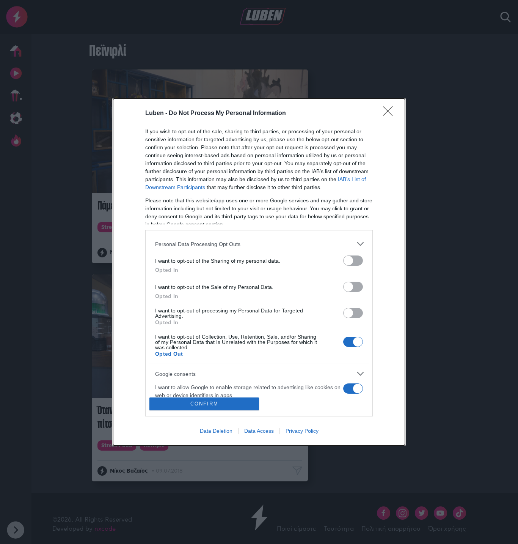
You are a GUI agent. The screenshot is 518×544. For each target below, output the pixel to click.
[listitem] (259, 244)
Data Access (259, 431)
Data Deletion (216, 431)
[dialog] (259, 272)
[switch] (353, 260)
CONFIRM (204, 404)
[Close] (390, 113)
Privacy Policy (302, 431)
